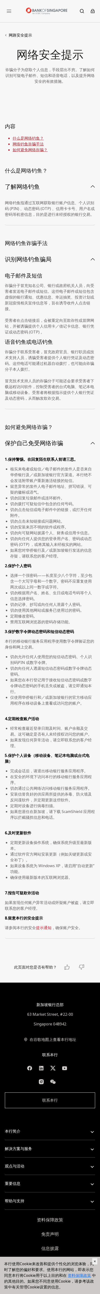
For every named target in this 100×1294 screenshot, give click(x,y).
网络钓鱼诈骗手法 (28, 144)
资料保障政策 (50, 1220)
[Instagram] (41, 1082)
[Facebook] (30, 1068)
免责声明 (50, 1234)
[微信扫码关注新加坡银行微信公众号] (53, 1082)
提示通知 (43, 927)
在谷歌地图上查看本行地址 (53, 1039)
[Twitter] (53, 1068)
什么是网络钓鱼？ (28, 138)
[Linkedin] (41, 1068)
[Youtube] (64, 1068)
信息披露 (50, 1248)
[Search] (82, 11)
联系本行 (50, 1100)
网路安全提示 (20, 35)
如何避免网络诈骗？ (30, 149)
